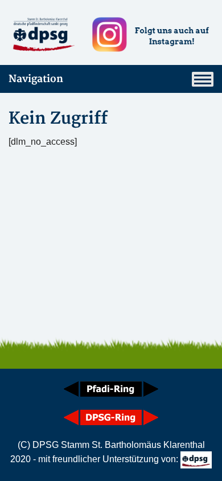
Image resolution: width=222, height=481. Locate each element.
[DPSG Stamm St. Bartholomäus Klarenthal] (43, 34)
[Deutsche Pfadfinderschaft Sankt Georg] (196, 459)
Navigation (36, 79)
